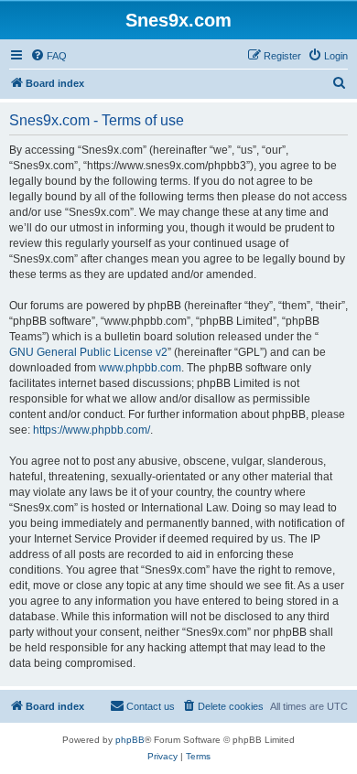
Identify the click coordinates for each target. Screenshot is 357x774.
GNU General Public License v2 (88, 352)
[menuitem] (48, 56)
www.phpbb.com (140, 367)
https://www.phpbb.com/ (91, 430)
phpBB (130, 740)
